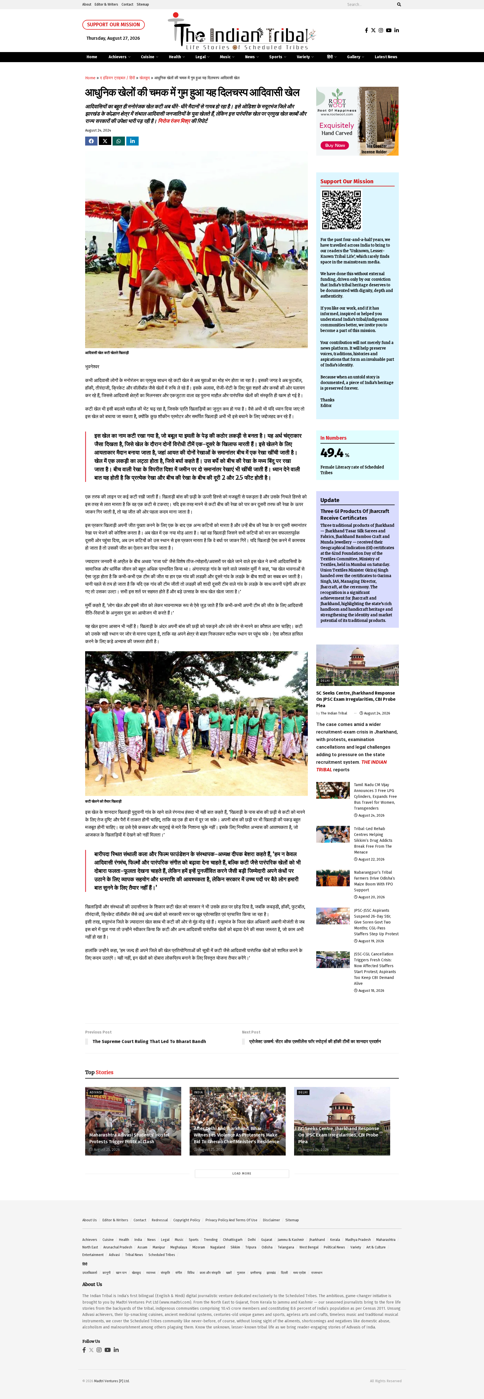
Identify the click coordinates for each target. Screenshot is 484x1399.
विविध (190, 1273)
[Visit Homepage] (242, 30)
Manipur (159, 1247)
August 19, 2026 (371, 941)
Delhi (325, 681)
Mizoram (198, 1247)
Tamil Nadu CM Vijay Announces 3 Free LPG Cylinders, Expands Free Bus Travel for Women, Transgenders (375, 796)
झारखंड (271, 1273)
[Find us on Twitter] (373, 30)
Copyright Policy (186, 1220)
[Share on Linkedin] (132, 141)
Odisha (267, 1247)
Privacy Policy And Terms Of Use (231, 1220)
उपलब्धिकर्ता (89, 1273)
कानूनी (107, 1273)
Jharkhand (317, 1240)
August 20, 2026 (371, 897)
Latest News (386, 57)
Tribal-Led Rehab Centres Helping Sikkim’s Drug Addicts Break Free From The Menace (373, 840)
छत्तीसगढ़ (255, 1273)
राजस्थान (316, 1273)
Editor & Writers (106, 4)
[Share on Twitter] (105, 141)
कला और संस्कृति (210, 1273)
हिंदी (330, 57)
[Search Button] (398, 4)
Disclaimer (271, 1220)
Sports (275, 57)
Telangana (286, 1247)
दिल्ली (284, 1273)
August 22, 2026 (371, 859)
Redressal (160, 1220)
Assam (142, 1247)
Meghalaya (178, 1247)
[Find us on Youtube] (389, 30)
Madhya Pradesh (358, 1240)
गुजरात (241, 1273)
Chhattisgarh (233, 1240)
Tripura (250, 1247)
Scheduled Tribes (161, 1255)
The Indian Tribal (334, 713)
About (86, 4)
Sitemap (143, 4)
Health (175, 57)
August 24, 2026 (376, 713)
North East (90, 1247)
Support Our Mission (113, 25)
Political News (334, 1247)
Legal (201, 57)
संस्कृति (165, 1273)
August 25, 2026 (106, 1149)
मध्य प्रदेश (299, 1273)
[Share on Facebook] (91, 141)
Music (225, 57)
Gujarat (266, 1240)
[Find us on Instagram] (381, 30)
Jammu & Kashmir (291, 1240)
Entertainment (93, 1255)
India (198, 1092)
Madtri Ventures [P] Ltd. (112, 1381)
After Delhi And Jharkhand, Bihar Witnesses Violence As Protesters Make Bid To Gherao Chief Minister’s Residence (236, 1135)
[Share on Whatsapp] (119, 141)
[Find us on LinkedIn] (396, 30)
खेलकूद (144, 78)
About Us (89, 1220)
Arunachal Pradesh (117, 1247)
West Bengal (308, 1247)
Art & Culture (376, 1247)
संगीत (178, 1273)
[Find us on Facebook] (366, 30)
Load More (242, 1173)
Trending (211, 1240)
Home (92, 57)
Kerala (335, 1240)
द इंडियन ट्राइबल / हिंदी (117, 78)
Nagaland (217, 1247)
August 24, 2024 (98, 130)
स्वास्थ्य (150, 1273)
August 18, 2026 (371, 990)
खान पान (121, 1273)
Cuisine (147, 57)
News (250, 57)
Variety (303, 57)
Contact (127, 4)
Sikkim (235, 1247)
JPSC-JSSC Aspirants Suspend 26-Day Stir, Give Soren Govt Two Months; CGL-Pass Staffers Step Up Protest (376, 922)
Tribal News (134, 1255)
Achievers (118, 57)
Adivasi (96, 1092)
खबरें (229, 1273)
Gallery (353, 57)
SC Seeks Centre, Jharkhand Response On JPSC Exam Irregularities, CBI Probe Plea (355, 699)
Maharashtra (385, 1240)
